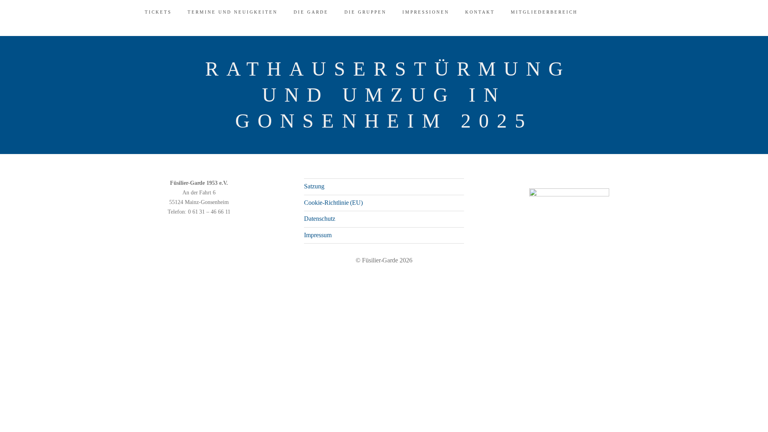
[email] (648, 277)
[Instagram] (622, 277)
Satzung (314, 186)
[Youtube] (635, 277)
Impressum (318, 235)
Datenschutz (319, 218)
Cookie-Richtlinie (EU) (333, 202)
